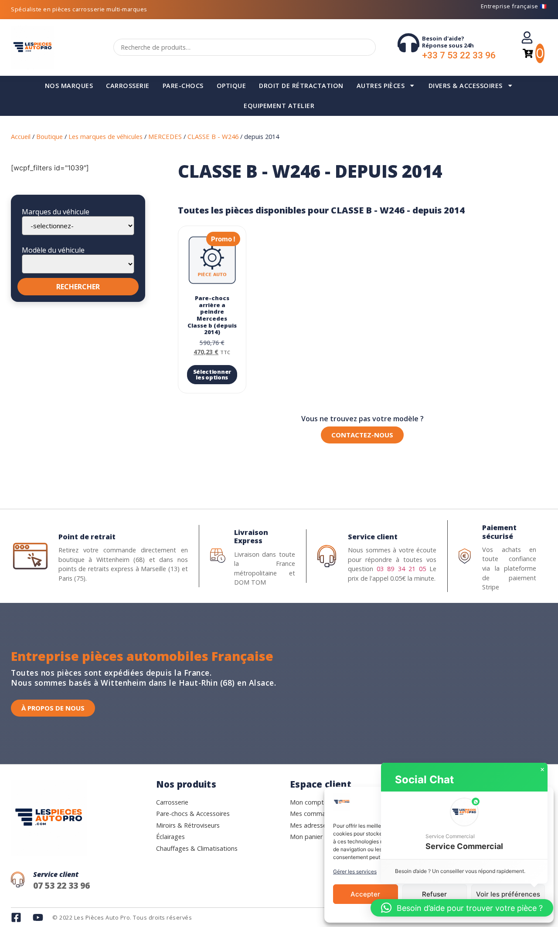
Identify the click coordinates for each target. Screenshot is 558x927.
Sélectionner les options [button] (212, 374)
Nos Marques (69, 85)
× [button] (542, 770)
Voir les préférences (508, 894)
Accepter (365, 894)
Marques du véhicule (55, 211)
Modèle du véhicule (53, 250)
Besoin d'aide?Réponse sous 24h (448, 41)
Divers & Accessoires (466, 85)
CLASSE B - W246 (212, 136)
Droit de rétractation (301, 85)
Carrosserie (128, 85)
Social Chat (424, 779)
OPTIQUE (231, 85)
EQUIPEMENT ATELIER (279, 105)
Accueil (21, 136)
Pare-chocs (183, 85)
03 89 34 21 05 (401, 569)
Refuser (434, 894)
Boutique (49, 136)
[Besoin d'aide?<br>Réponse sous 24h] (408, 43)
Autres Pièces (381, 85)
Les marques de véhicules (105, 136)
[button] (464, 825)
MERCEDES (165, 136)
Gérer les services (355, 871)
